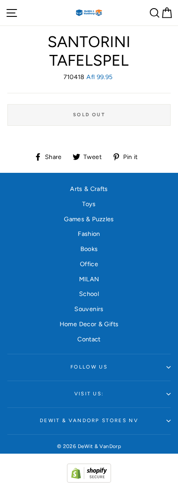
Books (89, 249)
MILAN (89, 279)
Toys (88, 204)
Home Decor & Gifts (89, 324)
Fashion (89, 234)
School (89, 294)
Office (89, 264)
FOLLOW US (89, 367)
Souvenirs (88, 309)
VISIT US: (89, 394)
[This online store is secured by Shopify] (89, 480)
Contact (89, 339)
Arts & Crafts (89, 189)
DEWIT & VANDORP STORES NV (89, 420)
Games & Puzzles (89, 219)
